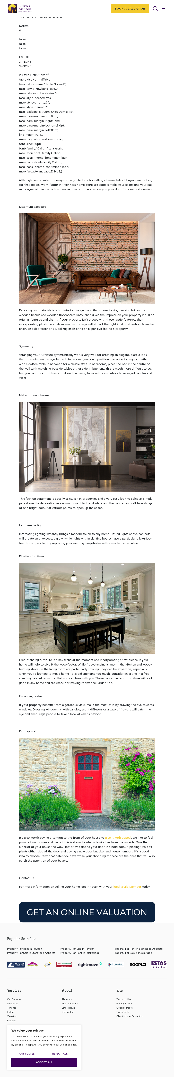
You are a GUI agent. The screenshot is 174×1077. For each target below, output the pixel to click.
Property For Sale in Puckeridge (133, 952)
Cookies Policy (124, 1007)
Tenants (11, 1007)
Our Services (14, 999)
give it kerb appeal (118, 838)
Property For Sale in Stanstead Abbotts (31, 952)
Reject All (60, 1053)
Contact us (68, 1012)
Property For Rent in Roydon (24, 948)
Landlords (12, 1003)
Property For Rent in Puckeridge (80, 952)
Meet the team (70, 1003)
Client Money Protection (129, 1016)
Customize (27, 1053)
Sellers (10, 1012)
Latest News (68, 1007)
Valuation (12, 1016)
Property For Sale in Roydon (77, 948)
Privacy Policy (124, 1003)
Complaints (122, 1012)
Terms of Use (123, 999)
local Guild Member (127, 887)
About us (67, 999)
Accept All (44, 1062)
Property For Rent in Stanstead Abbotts (138, 948)
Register (11, 1020)
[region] (44, 1047)
